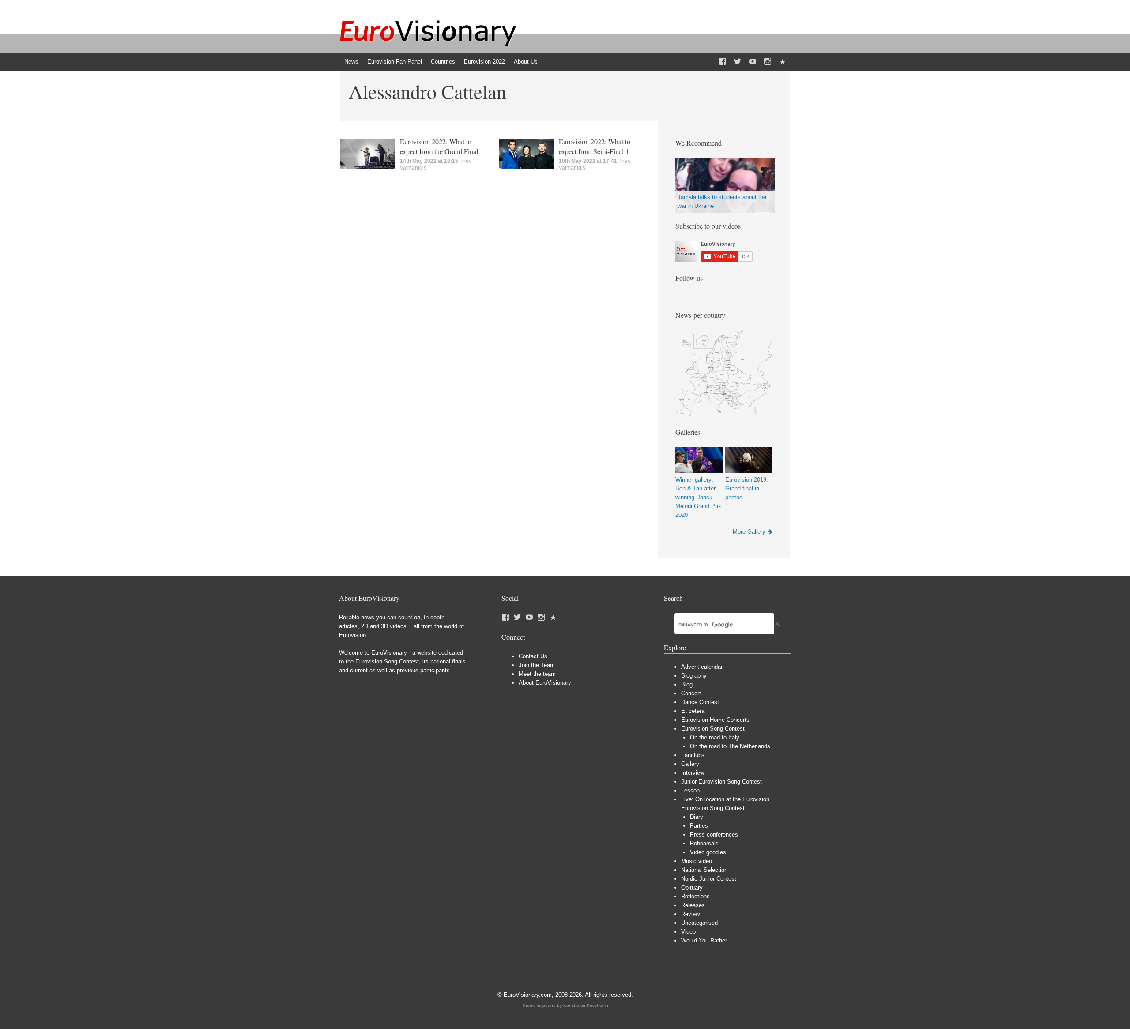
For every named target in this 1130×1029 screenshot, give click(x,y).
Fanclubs (692, 755)
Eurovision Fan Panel (394, 61)
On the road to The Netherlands (730, 746)
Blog (687, 684)
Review (690, 914)
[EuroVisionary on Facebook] (722, 62)
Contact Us (533, 656)
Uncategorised (699, 923)
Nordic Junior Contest (708, 878)
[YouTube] (752, 62)
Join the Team (537, 665)
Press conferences (714, 834)
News (351, 61)
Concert (691, 693)
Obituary (692, 887)
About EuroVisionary (545, 682)
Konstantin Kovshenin (585, 1005)
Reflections (695, 896)
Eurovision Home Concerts (715, 719)
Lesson (690, 790)
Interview (692, 772)
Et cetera (692, 711)
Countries (443, 61)
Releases (693, 905)
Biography (694, 675)
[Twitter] (737, 62)
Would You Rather (704, 940)
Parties (699, 825)
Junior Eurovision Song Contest (721, 781)
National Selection (704, 870)
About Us (526, 61)
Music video (696, 861)
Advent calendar (702, 666)
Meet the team (537, 674)
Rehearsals (704, 843)
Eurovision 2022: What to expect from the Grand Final (439, 146)
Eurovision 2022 (484, 61)
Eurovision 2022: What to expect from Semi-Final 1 (594, 146)
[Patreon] (782, 62)
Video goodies (708, 852)
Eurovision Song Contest (713, 728)
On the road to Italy (714, 737)
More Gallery (749, 531)
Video (688, 931)
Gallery (690, 764)
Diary (696, 817)
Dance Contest (700, 702)
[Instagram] (767, 62)
